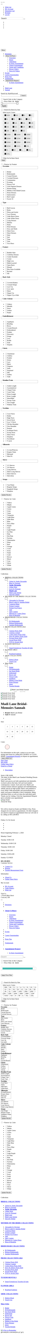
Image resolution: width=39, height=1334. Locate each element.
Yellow (9, 503)
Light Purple (11, 530)
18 (32, 123)
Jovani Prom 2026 (15, 640)
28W (18, 142)
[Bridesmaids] (9, 1011)
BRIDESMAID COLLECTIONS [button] (16, 617)
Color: (3, 742)
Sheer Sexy (11, 231)
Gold (9, 555)
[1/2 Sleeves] (7, 1102)
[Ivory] (7, 747)
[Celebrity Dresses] (7, 1029)
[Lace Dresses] (6, 1023)
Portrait (9, 428)
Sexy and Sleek (12, 229)
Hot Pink (10, 536)
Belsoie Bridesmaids (16, 623)
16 (24, 123)
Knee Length (11, 396)
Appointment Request (13, 756)
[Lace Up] (6, 1040)
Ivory (9, 551)
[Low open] (6, 1042)
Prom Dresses (11, 193)
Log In (7, 15)
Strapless (10, 437)
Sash (8, 342)
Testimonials (9, 943)
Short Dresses (11, 233)
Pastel (9, 312)
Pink (8, 534)
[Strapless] (6, 1116)
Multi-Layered (12, 263)
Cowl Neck (11, 414)
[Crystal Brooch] (5, 1061)
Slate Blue (10, 519)
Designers (8, 905)
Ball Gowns (11, 208)
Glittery (9, 304)
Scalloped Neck (12, 430)
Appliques (10, 322)
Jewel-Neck (11, 420)
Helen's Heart (13, 659)
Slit (8, 273)
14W (9, 135)
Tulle (8, 377)
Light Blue (10, 517)
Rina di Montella (14, 615)
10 (29, 119)
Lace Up (10, 287)
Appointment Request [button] (12, 949)
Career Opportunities (12, 935)
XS (27, 146)
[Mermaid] (6, 1096)
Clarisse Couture (14, 633)
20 (8, 127)
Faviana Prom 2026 (15, 638)
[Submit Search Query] (24, 957)
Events (7, 932)
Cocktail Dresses (12, 178)
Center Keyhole (12, 257)
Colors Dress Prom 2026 (17, 634)
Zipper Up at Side (13, 295)
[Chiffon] (4, 1066)
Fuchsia (9, 538)
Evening (10, 182)
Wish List (8, 7)
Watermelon (11, 540)
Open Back (11, 265)
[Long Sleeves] (7, 1105)
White (9, 565)
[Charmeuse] (4, 1064)
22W (18, 138)
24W (28, 138)
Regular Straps (12, 487)
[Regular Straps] (6, 1113)
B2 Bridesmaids (14, 621)
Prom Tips (8, 939)
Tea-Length (11, 402)
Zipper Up (10, 293)
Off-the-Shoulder (12, 424)
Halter (9, 416)
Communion (11, 180)
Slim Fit (9, 456)
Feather (9, 332)
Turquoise (10, 515)
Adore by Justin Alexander (18, 581)
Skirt (8, 235)
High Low (10, 261)
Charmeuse (10, 354)
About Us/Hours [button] (11, 911)
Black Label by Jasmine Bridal (19, 602)
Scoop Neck (11, 432)
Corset (9, 259)
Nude (9, 553)
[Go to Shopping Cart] (1, 2)
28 (8, 131)
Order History (9, 888)
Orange (9, 546)
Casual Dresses (12, 176)
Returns (7, 868)
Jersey (9, 360)
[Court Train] (5, 1079)
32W (9, 146)
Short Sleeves (11, 474)
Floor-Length (11, 394)
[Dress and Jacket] (6, 1022)
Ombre (9, 310)
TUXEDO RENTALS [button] (12, 644)
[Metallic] (3, 1048)
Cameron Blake (14, 604)
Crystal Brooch (12, 328)
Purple (9, 526)
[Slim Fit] (6, 1098)
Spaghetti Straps (12, 489)
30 (16, 131)
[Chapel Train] (5, 1077)
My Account (9, 9)
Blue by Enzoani (14, 583)
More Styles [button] (9, 663)
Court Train (11, 392)
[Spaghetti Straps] (6, 1114)
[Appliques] (5, 1055)
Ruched (9, 271)
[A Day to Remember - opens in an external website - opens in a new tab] (8, 1330)
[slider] (34, 968)
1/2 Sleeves (11, 465)
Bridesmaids (11, 174)
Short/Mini (10, 398)
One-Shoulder (11, 426)
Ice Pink (10, 532)
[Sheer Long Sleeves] (7, 1107)
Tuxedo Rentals (14, 686)
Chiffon (9, 356)
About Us (8, 877)
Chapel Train (11, 390)
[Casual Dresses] (9, 1012)
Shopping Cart (10, 11)
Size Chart (4, 760)
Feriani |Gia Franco (15, 608)
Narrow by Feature (10, 164)
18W (28, 135)
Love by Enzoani (14, 589)
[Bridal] (9, 1009)
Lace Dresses (11, 214)
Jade (10, 610)
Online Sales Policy (7, 764)
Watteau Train (11, 405)
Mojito (9, 505)
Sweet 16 (10, 199)
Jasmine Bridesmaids (16, 625)
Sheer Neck (11, 435)
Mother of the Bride (15, 680)
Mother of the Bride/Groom (16, 190)
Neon (9, 308)
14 (16, 123)
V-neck (9, 441)
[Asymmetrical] (5, 1076)
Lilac (9, 528)
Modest (9, 222)
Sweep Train (11, 400)
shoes (11, 684)
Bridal (9, 172)
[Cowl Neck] (6, 1083)
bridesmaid (12, 673)
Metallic (9, 306)
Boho (9, 210)
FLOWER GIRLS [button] (11, 650)
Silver (9, 563)
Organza (10, 366)
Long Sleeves (11, 469)
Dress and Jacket (12, 212)
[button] (8, 54)
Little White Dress (13, 218)
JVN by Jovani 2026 (16, 642)
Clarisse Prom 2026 (15, 631)
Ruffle (9, 340)
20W (9, 138)
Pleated (9, 267)
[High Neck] (6, 1087)
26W (9, 142)
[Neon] (3, 1049)
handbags (12, 678)
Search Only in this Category (12, 99)
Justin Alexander (15, 585)
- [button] (6, 579)
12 (8, 123)
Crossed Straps (12, 285)
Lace (8, 338)
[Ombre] (3, 1051)
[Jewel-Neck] (6, 1088)
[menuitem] (21, 7)
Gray (9, 561)
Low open (10, 289)
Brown (9, 557)
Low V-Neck (11, 422)
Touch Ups (12, 661)
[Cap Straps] (6, 1111)
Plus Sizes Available (13, 269)
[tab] (21, 586)
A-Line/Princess (12, 450)
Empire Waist (11, 452)
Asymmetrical (11, 388)
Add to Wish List (7, 758)
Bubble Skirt (11, 253)
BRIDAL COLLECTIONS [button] (10, 1201)
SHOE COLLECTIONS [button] (13, 656)
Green (9, 509)
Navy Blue (10, 523)
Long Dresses (11, 220)
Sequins (9, 345)
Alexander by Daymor (16, 600)
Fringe (9, 336)
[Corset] (7, 1033)
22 (16, 127)
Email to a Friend (6, 766)
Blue (8, 521)
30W (28, 142)
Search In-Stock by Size (12, 110)
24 (24, 127)
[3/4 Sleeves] (7, 1103)
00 (17, 115)
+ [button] (6, 658)
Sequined (10, 370)
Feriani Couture (14, 606)
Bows (9, 326)
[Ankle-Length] (5, 1074)
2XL (8, 154)
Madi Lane (13, 591)
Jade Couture (13, 612)
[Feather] (4, 1068)
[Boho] (6, 1020)
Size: (2, 722)
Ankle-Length (11, 386)
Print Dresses (11, 227)
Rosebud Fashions (15, 654)
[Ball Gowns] (6, 1018)
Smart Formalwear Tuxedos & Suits (21, 648)
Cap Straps (10, 485)
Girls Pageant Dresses (14, 186)
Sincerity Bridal (14, 594)
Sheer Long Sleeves (13, 472)
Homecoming (11, 188)
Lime (9, 511)
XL (30, 150)
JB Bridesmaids (14, 669)
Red (8, 544)
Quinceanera (11, 195)
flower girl (12, 675)
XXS (18, 146)
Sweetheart (10, 439)
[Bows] (5, 1059)
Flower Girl (11, 184)
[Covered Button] (6, 1037)
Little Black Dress (13, 216)
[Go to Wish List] (4, 2)
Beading (10, 324)
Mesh (9, 364)
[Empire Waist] (6, 1094)
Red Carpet (11, 197)
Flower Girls (13, 677)
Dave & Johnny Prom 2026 (18, 636)
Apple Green (11, 507)
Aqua (9, 513)
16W (18, 135)
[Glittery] (3, 1046)
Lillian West (13, 587)
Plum (9, 542)
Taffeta (9, 374)
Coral (9, 548)
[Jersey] (4, 1070)
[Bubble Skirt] (7, 1027)
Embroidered (11, 330)
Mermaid (10, 454)
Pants (9, 225)
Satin (8, 368)
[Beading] (5, 1057)
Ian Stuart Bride (14, 671)
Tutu (8, 241)
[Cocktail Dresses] (9, 1014)
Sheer (9, 291)
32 (24, 131)
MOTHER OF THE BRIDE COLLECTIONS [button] (20, 596)
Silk (8, 372)
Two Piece (10, 243)
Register (7, 13)
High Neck (10, 418)
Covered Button (12, 283)
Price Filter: (8, 101)
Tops (8, 239)
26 (32, 127)
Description (9, 770)
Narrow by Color (10, 499)
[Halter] (6, 1085)
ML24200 (4, 762)
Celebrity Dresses (13, 255)
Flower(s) (10, 334)
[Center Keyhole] (7, 1031)
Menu (3, 50)
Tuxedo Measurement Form (14, 870)
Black (9, 559)
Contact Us (8, 866)
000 (8, 115)
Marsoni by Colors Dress (17, 613)
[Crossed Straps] (6, 1038)
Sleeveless (10, 476)
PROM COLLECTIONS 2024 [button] (15, 627)
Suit (8, 237)
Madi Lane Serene (15, 593)
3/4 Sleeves (11, 467)
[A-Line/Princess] (6, 1092)
